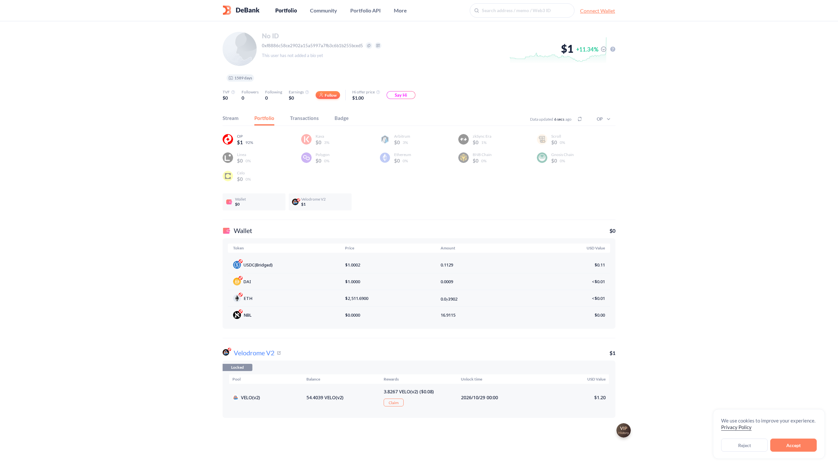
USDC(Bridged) (258, 265)
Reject (744, 445)
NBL (247, 315)
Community (323, 10)
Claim (394, 402)
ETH (248, 298)
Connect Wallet (597, 11)
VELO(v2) (250, 397)
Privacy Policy (736, 427)
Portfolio (286, 10)
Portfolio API (365, 10)
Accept (793, 445)
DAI (247, 282)
